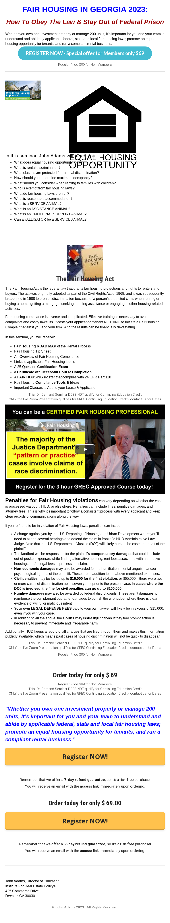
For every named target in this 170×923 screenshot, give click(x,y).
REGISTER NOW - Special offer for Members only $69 (85, 53)
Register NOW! (85, 756)
